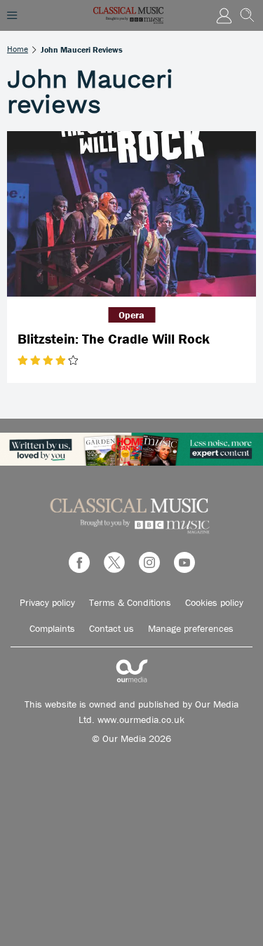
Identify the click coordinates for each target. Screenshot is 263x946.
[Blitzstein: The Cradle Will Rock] (131, 214)
